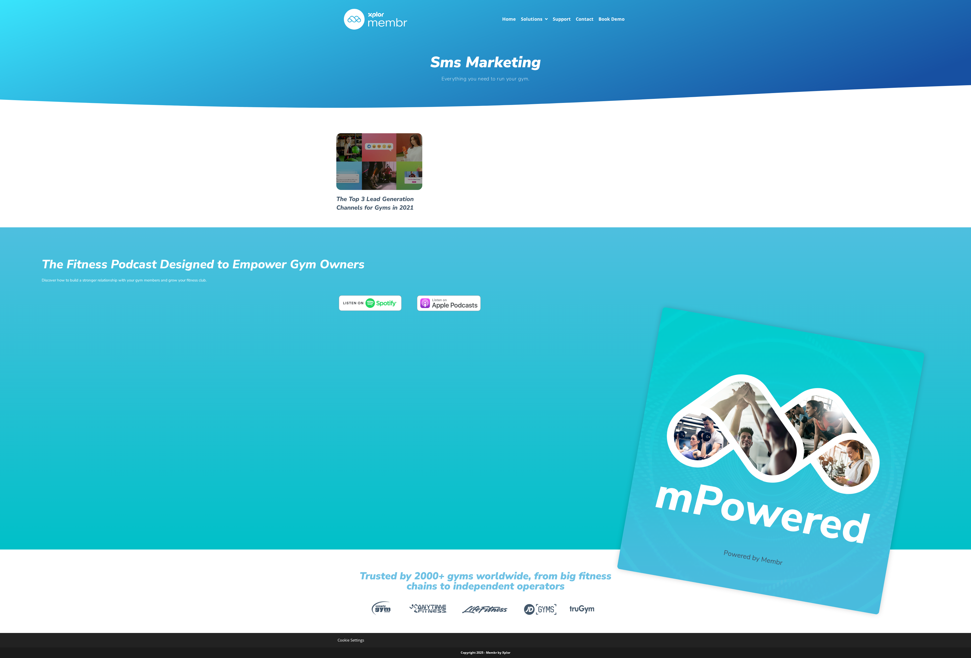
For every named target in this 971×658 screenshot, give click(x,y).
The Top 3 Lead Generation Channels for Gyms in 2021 (375, 203)
